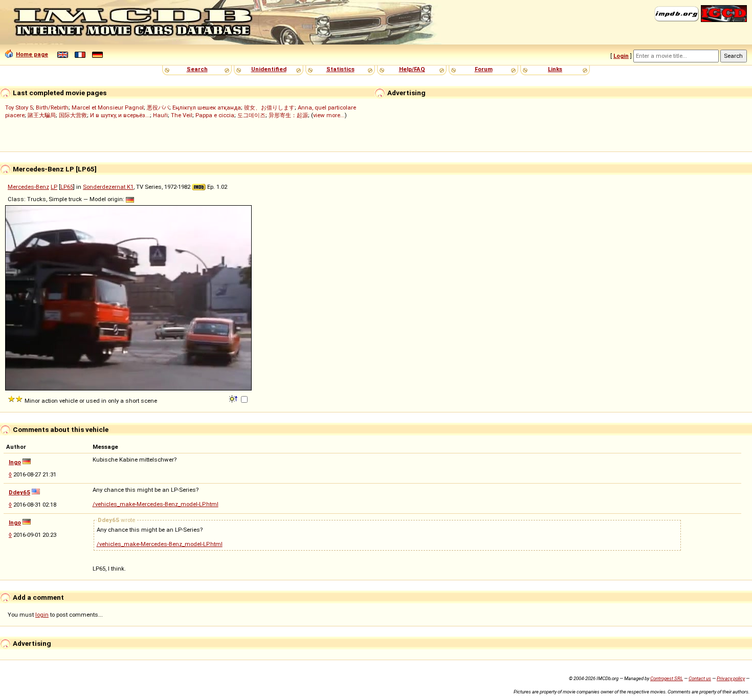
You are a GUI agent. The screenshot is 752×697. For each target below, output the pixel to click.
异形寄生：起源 (288, 115)
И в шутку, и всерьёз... (120, 115)
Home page (32, 54)
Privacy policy (731, 678)
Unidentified (268, 69)
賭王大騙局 (42, 115)
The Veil (181, 115)
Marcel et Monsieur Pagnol (108, 107)
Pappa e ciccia (214, 115)
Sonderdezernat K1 (108, 186)
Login (621, 55)
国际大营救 (73, 115)
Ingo (15, 462)
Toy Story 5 (19, 107)
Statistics (340, 69)
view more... (329, 115)
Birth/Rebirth (52, 107)
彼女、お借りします (269, 107)
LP (54, 186)
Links (555, 69)
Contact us (700, 678)
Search (197, 69)
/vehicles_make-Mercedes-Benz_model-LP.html (155, 504)
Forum (484, 69)
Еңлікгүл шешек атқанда (206, 107)
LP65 (66, 186)
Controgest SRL (666, 678)
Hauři (160, 115)
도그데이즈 (251, 115)
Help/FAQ (412, 69)
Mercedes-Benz (28, 186)
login (42, 614)
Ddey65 (19, 492)
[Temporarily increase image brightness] (234, 398)
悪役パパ (158, 107)
